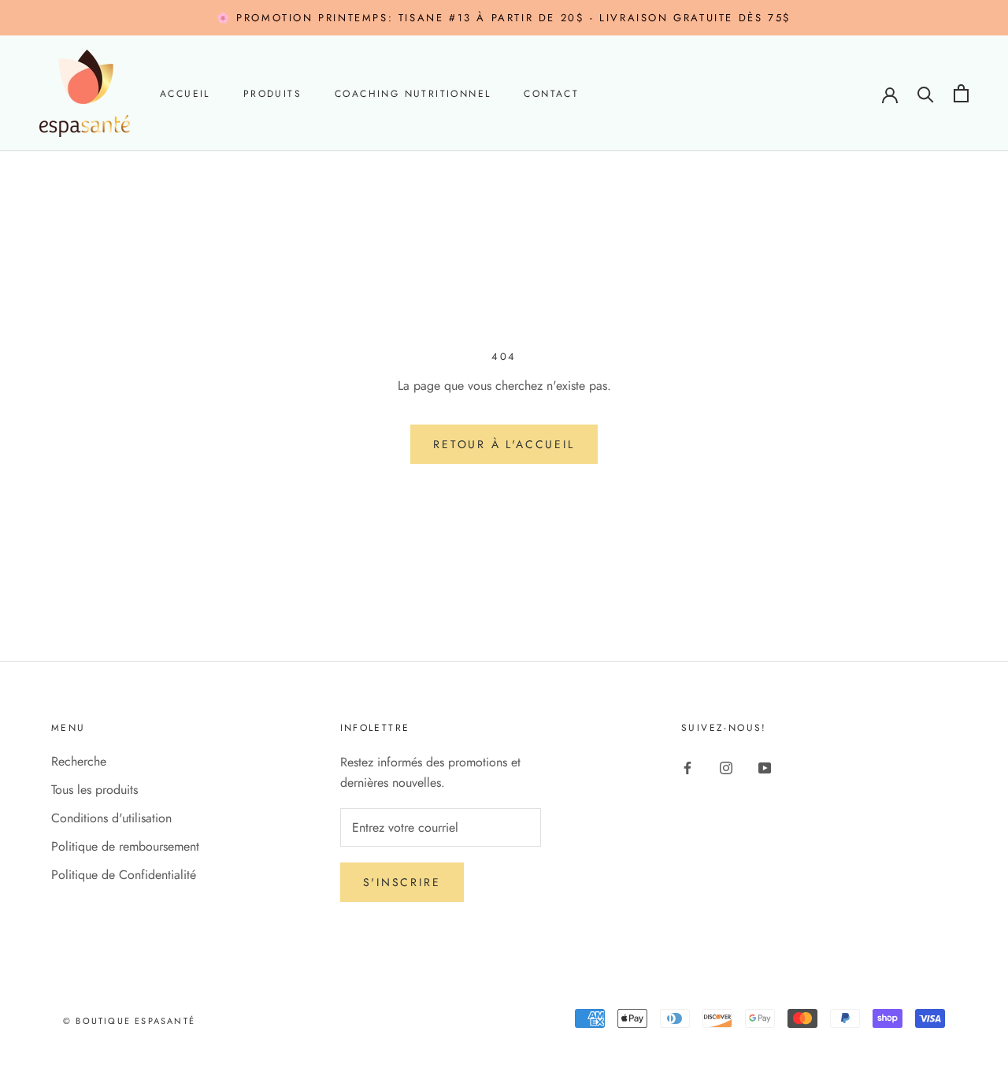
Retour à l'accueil (503, 444)
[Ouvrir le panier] (961, 93)
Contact (551, 94)
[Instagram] (726, 767)
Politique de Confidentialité (123, 875)
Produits (272, 94)
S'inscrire (402, 882)
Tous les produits (94, 790)
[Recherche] (925, 93)
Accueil (185, 94)
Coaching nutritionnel (413, 94)
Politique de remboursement (125, 846)
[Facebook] (687, 767)
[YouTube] (764, 767)
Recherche (78, 761)
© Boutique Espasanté (129, 1021)
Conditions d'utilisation (111, 818)
